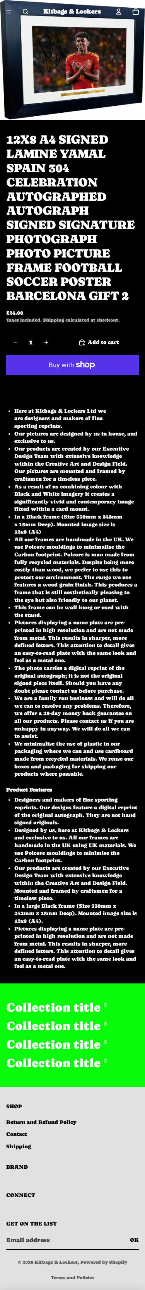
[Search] (25, 11)
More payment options (72, 382)
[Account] (118, 11)
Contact (16, 1134)
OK (134, 1240)
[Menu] (9, 11)
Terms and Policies (72, 1277)
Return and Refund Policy (41, 1122)
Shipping (18, 1146)
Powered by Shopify (103, 1262)
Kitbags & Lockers (56, 1262)
